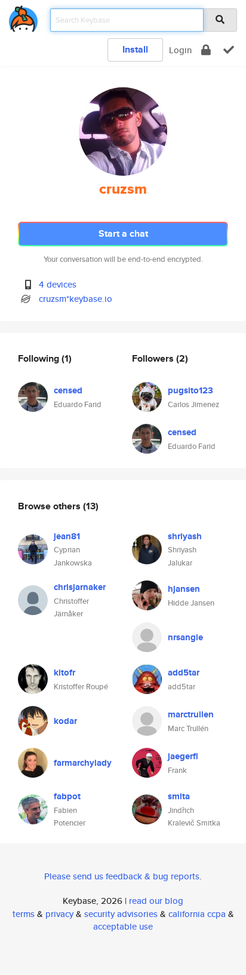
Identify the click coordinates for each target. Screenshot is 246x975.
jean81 (67, 536)
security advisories (121, 913)
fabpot (67, 796)
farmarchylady (83, 762)
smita (179, 796)
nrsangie (185, 637)
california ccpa (197, 913)
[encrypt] (206, 49)
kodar (65, 721)
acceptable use (123, 926)
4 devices (57, 284)
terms (24, 913)
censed (68, 390)
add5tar (183, 672)
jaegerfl (183, 756)
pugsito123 (190, 390)
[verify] (228, 49)
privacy (59, 913)
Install (135, 49)
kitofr (64, 672)
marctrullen (191, 714)
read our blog (156, 900)
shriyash (185, 536)
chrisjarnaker (80, 587)
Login (180, 50)
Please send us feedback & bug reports (121, 876)
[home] (23, 16)
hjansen (184, 588)
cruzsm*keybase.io (75, 298)
